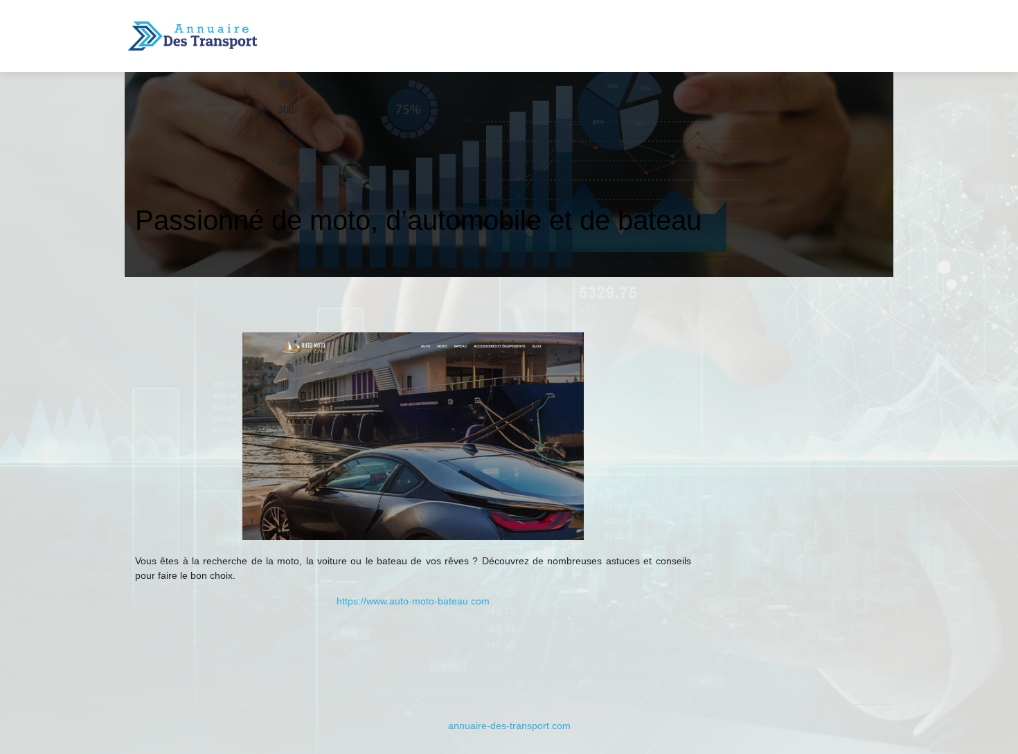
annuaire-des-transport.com (509, 725)
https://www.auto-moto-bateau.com (413, 601)
